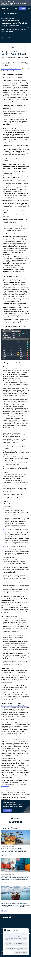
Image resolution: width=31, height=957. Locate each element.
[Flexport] (5, 8)
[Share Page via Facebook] (21, 822)
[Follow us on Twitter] (2, 38)
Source (24, 624)
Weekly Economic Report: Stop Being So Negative (14, 705)
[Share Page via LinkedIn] (18, 822)
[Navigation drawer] (28, 8)
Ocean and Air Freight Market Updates (10, 25)
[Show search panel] (16, 8)
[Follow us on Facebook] (9, 38)
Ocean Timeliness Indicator (8, 738)
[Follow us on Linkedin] (6, 38)
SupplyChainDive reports (7, 687)
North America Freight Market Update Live (12, 57)
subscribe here (5, 786)
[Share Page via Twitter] (15, 822)
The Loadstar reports (6, 672)
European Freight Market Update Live (11, 69)
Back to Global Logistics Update (10, 46)
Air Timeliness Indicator (7, 719)
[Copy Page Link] (13, 822)
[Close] (29, 3)
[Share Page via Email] (10, 822)
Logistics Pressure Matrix (8, 758)
